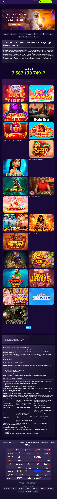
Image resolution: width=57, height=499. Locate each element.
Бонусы (15, 442)
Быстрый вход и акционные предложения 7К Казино (18, 337)
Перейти (28, 327)
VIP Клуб (52, 442)
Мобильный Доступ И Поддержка (13, 340)
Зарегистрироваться (45, 1)
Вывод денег (45, 442)
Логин (35, 1)
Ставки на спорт (7, 442)
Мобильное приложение (32, 442)
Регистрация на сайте (15, 24)
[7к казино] (5, 1)
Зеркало (22, 442)
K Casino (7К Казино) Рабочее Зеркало (14, 339)
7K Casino (28, 445)
